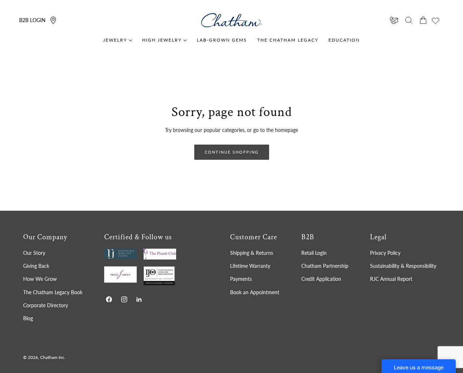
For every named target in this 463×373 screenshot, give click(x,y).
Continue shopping (232, 152)
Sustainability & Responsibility (403, 266)
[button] (408, 20)
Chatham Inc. (52, 357)
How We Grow (40, 279)
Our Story (34, 253)
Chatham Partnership (324, 266)
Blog (28, 318)
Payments (241, 279)
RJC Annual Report (391, 279)
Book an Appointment (254, 292)
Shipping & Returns (251, 253)
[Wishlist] (435, 20)
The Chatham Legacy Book (52, 292)
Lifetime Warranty (250, 266)
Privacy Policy (385, 253)
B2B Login (32, 20)
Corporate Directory (45, 305)
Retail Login (314, 253)
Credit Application (321, 279)
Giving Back (36, 266)
